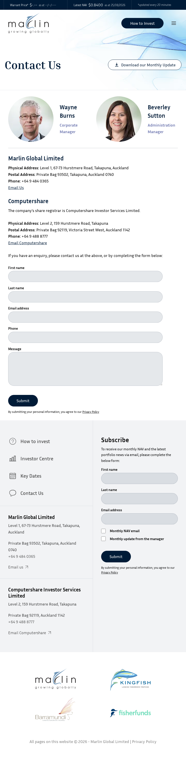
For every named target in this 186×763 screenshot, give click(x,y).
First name (16, 268)
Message (14, 349)
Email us (15, 566)
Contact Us (31, 493)
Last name (16, 288)
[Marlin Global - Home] (28, 23)
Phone (13, 328)
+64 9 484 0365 (21, 556)
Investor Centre (36, 458)
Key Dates (30, 476)
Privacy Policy (90, 412)
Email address (18, 308)
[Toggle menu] (174, 23)
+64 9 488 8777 (21, 621)
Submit (23, 400)
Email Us (16, 187)
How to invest (35, 441)
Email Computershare (27, 242)
